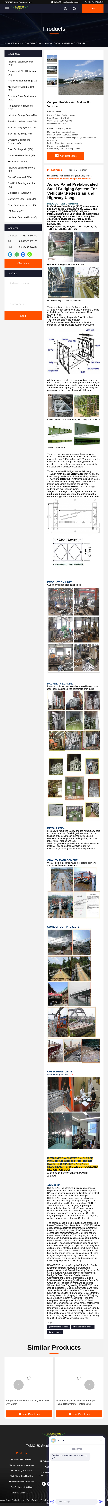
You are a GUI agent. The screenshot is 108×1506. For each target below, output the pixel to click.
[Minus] (101, 1440)
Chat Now (23, 263)
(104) (22, 115)
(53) (22, 121)
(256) (20, 63)
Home (7, 43)
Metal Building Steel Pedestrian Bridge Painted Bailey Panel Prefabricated (75, 1402)
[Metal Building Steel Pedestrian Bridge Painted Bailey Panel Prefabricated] (79, 1378)
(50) (22, 73)
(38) (21, 155)
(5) (22, 217)
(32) (22, 81)
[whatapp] (17, 254)
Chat (93, 9)
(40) (19, 141)
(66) (22, 205)
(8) (18, 161)
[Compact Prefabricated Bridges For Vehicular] (82, 77)
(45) (22, 199)
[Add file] (52, 1501)
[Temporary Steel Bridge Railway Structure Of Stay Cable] (29, 1378)
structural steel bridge (83, 1327)
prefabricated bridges (58, 1327)
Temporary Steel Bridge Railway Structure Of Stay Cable (28, 1402)
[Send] (101, 1501)
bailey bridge (55, 1332)
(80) (21, 88)
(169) (20, 193)
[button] (19, 1385)
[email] (23, 254)
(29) (22, 127)
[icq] (29, 254)
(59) (21, 185)
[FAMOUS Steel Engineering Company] (19, 8)
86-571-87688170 (95, 2)
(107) (20, 107)
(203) (22, 98)
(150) (20, 149)
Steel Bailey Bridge (33, 43)
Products (17, 43)
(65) (20, 134)
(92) (21, 169)
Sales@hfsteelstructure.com (66, 2)
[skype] (10, 254)
